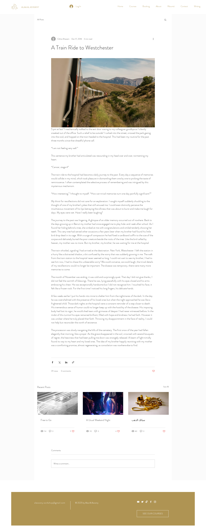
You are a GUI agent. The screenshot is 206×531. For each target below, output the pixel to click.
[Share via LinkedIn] (66, 362)
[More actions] (153, 39)
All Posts (40, 19)
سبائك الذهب (138, 420)
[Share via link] (73, 362)
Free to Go (46, 420)
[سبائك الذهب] (148, 403)
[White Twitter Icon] (142, 501)
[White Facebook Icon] (150, 501)
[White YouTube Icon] (138, 501)
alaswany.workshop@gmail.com (49, 502)
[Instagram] (155, 501)
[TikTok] (146, 501)
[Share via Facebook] (52, 362)
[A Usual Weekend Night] (103, 403)
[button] (165, 20)
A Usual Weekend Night (98, 420)
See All (166, 386)
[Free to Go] (57, 403)
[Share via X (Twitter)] (59, 362)
